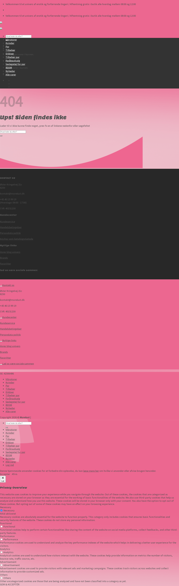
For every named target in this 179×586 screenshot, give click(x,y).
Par (7, 46)
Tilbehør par (12, 57)
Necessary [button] (5, 507)
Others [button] (4, 574)
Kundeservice (7, 221)
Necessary (9, 510)
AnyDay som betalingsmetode (16, 238)
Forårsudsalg (13, 60)
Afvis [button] (14, 474)
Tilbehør (10, 50)
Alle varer (11, 74)
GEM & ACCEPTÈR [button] (9, 584)
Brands (4, 257)
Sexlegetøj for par (15, 64)
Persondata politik (10, 233)
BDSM (9, 67)
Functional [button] (6, 523)
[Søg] (7, 427)
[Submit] (1, 135)
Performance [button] (7, 536)
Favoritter (5, 263)
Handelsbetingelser (11, 227)
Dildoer (10, 53)
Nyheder (10, 71)
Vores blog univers (10, 252)
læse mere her (91, 470)
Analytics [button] (5, 549)
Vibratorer (11, 39)
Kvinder (10, 43)
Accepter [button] (5, 474)
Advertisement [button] (8, 561)
